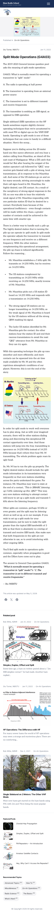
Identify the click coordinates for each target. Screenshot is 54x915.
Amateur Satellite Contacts (27, 853)
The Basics (29, 893)
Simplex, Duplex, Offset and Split (18, 665)
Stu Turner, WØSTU (11, 50)
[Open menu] (48, 4)
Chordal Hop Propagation (26, 823)
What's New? (11, 899)
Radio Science (12, 893)
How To (30, 883)
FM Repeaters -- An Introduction (29, 843)
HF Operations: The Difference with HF (21, 729)
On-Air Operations (21, 40)
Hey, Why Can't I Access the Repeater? (32, 863)
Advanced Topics (13, 883)
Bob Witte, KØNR (10, 622)
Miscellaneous (11, 888)
